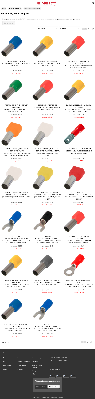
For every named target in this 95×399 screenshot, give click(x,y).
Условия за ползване (24, 361)
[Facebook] (50, 364)
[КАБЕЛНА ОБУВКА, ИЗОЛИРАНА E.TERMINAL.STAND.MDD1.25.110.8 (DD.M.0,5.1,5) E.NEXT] (74, 134)
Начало (5, 358)
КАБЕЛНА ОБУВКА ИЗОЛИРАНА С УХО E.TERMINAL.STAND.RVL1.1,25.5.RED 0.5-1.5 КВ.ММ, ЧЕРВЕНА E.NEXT (79, 284)
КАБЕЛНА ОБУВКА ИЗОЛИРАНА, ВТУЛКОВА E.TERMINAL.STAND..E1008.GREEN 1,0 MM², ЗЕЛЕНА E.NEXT (16, 108)
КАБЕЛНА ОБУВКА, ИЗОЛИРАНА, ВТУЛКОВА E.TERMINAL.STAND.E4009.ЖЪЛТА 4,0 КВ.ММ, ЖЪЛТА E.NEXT (16, 284)
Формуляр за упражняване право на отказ (38, 372)
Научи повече (8, 23)
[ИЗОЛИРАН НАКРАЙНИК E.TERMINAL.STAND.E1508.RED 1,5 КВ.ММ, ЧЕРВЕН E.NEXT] (43, 90)
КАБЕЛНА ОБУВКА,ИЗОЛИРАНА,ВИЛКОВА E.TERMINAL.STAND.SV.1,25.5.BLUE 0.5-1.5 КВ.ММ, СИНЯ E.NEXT (47, 327)
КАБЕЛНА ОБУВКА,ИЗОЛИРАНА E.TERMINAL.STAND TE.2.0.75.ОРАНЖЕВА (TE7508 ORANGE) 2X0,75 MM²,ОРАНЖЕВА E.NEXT (16, 152)
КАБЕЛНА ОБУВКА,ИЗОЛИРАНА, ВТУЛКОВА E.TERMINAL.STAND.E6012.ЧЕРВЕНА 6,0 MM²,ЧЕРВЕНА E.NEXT (79, 240)
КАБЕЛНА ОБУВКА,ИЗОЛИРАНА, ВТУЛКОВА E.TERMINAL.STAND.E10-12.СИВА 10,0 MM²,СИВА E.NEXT (47, 282)
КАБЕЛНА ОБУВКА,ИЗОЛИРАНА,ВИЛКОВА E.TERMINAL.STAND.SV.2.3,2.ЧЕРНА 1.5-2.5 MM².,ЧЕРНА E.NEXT (47, 240)
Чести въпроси (22, 358)
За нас (5, 369)
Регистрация (7, 365)
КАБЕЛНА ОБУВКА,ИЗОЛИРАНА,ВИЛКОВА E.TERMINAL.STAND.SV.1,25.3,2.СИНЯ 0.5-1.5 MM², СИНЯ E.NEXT (16, 240)
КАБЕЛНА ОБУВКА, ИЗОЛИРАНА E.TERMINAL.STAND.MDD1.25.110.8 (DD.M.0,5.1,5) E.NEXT (79, 151)
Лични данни (22, 365)
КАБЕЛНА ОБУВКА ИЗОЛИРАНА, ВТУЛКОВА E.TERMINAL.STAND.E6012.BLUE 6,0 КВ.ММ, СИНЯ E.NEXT (16, 327)
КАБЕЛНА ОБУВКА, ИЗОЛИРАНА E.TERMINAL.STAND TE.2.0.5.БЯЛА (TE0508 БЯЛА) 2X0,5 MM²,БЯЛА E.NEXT (47, 152)
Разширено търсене (38, 358)
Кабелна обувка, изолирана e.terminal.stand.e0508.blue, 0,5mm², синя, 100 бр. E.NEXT (16, 63)
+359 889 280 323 (62, 361)
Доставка (20, 369)
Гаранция (34, 361)
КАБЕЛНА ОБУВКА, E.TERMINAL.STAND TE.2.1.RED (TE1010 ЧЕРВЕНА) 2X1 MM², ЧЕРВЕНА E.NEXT (78, 196)
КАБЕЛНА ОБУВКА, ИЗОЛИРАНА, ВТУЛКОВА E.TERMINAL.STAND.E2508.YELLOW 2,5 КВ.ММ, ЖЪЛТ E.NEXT (78, 108)
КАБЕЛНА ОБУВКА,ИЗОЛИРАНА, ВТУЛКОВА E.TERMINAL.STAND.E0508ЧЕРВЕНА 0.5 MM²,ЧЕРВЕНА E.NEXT (78, 64)
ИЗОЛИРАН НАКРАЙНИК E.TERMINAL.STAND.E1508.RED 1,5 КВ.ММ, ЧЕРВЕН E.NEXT (47, 107)
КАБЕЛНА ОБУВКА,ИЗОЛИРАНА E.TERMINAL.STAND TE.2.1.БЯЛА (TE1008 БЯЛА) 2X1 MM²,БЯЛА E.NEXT (16, 195)
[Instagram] (54, 364)
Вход (4, 361)
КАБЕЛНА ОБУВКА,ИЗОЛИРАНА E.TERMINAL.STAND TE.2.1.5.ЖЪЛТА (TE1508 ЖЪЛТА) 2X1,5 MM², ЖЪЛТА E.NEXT (47, 196)
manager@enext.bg (61, 357)
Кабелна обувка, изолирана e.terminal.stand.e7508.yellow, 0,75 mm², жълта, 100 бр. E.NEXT (47, 63)
